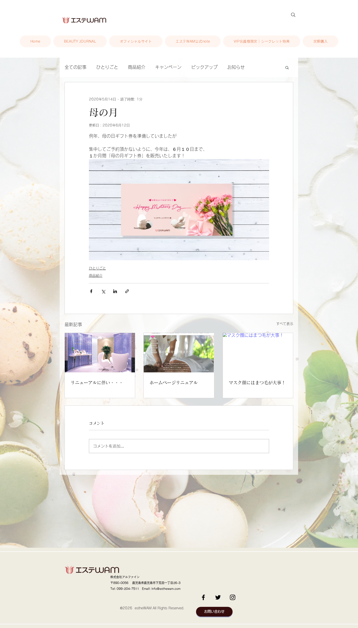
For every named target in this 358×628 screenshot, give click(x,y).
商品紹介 (136, 67)
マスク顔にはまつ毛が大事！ (257, 382)
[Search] (293, 15)
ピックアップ (204, 67)
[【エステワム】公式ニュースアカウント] (232, 597)
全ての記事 (75, 67)
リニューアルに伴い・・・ (97, 382)
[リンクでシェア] (127, 291)
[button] (287, 67)
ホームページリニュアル (174, 382)
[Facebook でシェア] (91, 291)
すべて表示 (284, 323)
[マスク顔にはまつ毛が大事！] (258, 352)
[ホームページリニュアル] (179, 352)
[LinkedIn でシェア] (115, 291)
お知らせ (236, 67)
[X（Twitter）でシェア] (103, 291)
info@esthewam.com (165, 588)
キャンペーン (168, 67)
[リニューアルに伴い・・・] (100, 352)
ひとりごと (107, 67)
